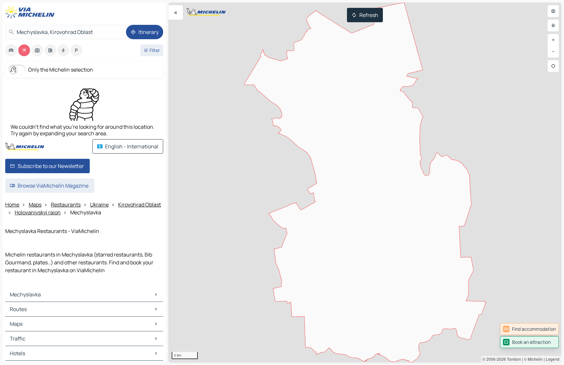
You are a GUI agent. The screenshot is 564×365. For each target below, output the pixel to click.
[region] (364, 182)
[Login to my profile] (553, 11)
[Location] (553, 66)
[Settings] (553, 25)
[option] (11, 50)
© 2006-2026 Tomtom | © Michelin (512, 359)
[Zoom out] (553, 52)
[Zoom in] (553, 40)
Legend (552, 359)
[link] (529, 329)
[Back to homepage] (31, 12)
